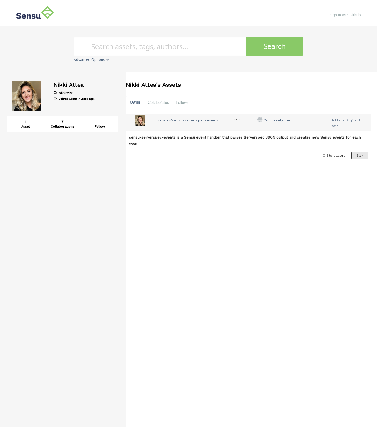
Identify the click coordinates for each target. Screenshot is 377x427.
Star (359, 155)
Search (275, 46)
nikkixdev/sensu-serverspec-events (186, 120)
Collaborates (158, 102)
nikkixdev (65, 92)
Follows (182, 102)
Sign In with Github (345, 14)
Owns (135, 102)
